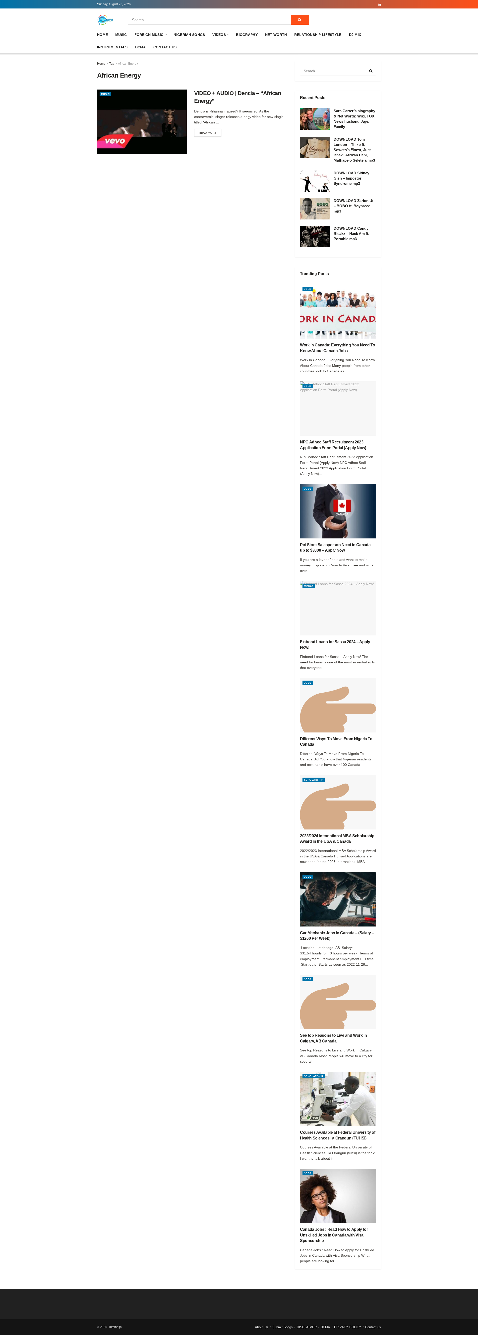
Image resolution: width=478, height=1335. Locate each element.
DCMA (140, 47)
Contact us (165, 47)
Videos (219, 35)
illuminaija (115, 1327)
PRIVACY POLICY (347, 1327)
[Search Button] (300, 20)
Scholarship (313, 779)
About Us (261, 1327)
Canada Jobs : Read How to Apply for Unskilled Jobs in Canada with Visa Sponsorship (334, 1235)
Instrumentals (112, 47)
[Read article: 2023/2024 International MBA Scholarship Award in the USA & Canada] (338, 802)
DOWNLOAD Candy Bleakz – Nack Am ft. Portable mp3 (351, 233)
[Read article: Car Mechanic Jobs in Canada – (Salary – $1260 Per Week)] (338, 899)
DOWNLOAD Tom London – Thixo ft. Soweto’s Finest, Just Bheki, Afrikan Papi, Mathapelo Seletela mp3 (354, 149)
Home (102, 35)
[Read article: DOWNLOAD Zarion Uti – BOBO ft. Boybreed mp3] (315, 208)
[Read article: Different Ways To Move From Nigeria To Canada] (338, 705)
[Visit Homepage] (105, 19)
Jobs (307, 289)
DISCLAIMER (307, 1327)
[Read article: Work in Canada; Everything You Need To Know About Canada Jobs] (338, 311)
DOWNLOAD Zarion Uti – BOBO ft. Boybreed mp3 (354, 206)
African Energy (128, 63)
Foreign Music (149, 35)
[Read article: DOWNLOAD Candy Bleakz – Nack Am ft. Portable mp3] (315, 236)
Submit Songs (282, 1327)
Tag (111, 63)
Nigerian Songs (189, 35)
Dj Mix (355, 35)
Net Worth (276, 35)
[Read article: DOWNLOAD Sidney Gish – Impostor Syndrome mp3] (315, 181)
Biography (247, 35)
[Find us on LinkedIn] (379, 4)
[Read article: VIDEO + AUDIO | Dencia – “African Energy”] (142, 122)
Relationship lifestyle (317, 35)
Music (121, 35)
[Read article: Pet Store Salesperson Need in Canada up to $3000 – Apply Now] (338, 511)
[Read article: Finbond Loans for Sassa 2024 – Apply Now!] (338, 608)
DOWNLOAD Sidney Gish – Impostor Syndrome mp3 (351, 178)
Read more (210, 132)
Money (309, 585)
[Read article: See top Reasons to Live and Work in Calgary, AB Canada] (338, 1002)
